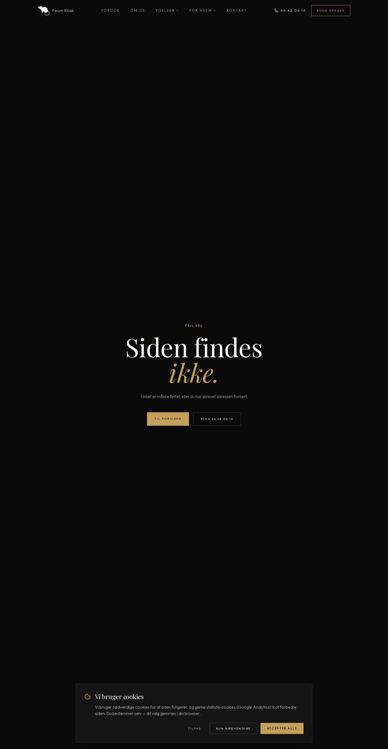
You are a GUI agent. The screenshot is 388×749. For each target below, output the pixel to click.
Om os (137, 10)
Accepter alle (282, 728)
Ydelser (165, 10)
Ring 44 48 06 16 (217, 419)
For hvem (201, 10)
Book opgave (331, 10)
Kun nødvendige (233, 728)
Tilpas (194, 728)
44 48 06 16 (293, 10)
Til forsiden (168, 418)
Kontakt (237, 10)
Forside (110, 10)
